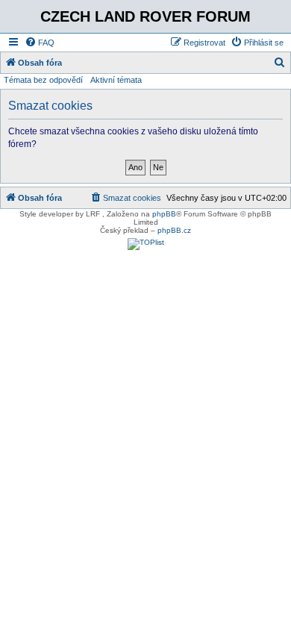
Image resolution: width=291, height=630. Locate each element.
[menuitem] (39, 43)
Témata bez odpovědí (43, 79)
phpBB (164, 214)
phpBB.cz (174, 230)
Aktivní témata (116, 79)
